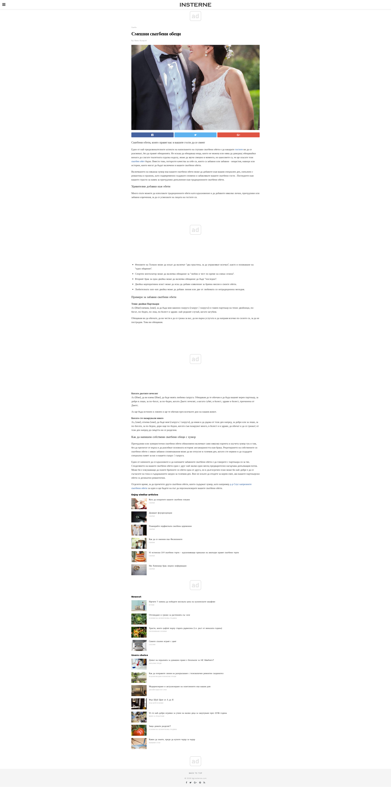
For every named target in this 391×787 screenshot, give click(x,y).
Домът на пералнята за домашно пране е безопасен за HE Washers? (181, 660)
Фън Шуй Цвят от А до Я (161, 700)
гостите (239, 149)
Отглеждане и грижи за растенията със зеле (169, 615)
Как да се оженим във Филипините (165, 539)
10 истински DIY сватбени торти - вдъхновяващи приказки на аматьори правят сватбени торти (194, 552)
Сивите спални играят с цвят (162, 641)
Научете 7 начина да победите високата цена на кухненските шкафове (182, 601)
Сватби (134, 27)
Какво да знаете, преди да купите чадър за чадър (172, 739)
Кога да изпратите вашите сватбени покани (169, 499)
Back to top (195, 773)
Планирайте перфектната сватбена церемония (170, 526)
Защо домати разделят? (160, 726)
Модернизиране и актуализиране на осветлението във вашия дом (179, 686)
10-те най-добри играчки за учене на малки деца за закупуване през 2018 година (188, 713)
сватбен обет (138, 161)
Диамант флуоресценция (160, 513)
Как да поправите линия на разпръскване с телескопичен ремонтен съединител (186, 673)
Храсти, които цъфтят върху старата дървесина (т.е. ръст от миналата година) (185, 628)
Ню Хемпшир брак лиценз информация (167, 566)
